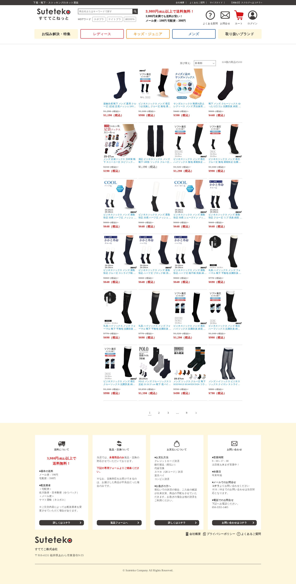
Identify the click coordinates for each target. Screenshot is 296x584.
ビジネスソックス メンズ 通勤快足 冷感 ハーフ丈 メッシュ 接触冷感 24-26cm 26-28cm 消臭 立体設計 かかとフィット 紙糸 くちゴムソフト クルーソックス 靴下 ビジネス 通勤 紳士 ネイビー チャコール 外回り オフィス (155, 216)
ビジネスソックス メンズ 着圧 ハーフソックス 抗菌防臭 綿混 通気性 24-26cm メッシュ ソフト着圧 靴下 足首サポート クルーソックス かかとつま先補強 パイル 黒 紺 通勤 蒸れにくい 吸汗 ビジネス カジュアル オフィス (225, 327)
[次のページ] (196, 413)
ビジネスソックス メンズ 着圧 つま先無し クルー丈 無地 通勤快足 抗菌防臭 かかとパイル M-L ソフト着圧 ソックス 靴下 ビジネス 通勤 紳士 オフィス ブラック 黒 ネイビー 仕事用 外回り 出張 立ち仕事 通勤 (155, 105)
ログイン (253, 23)
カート (239, 23)
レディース (102, 34)
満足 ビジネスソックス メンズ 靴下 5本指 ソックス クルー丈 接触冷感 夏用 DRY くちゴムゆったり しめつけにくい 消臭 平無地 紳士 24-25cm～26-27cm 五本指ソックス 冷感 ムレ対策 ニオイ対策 (155, 161)
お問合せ (225, 23)
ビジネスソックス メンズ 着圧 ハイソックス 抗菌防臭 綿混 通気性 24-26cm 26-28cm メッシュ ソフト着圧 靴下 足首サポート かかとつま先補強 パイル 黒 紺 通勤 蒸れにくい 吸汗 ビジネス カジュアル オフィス (190, 327)
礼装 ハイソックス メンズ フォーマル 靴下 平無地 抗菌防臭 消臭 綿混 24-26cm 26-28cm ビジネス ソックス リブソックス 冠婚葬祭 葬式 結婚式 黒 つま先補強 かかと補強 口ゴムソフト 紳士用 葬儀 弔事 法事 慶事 (225, 272)
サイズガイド (216, 3)
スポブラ (99, 19)
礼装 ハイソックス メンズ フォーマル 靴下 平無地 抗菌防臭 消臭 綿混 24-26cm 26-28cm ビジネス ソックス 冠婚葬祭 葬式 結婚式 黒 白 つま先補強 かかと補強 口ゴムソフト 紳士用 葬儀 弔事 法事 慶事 (155, 327)
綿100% (130, 19)
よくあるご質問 (197, 3)
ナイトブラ (114, 19)
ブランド (239, 34)
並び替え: (185, 63)
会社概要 (180, 3)
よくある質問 (210, 23)
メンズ (193, 34)
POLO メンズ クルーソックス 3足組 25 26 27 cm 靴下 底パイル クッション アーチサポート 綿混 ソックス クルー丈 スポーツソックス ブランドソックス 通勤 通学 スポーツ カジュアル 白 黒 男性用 (155, 383)
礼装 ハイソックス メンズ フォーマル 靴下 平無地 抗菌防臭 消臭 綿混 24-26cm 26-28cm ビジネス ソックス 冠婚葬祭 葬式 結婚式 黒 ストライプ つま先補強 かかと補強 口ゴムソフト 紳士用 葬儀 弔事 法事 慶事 (120, 327)
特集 (56, 34)
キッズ (148, 34)
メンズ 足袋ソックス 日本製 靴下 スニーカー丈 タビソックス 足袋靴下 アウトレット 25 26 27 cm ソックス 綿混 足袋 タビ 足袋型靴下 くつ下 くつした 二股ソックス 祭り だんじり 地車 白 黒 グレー (119, 161)
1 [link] (150, 412)
